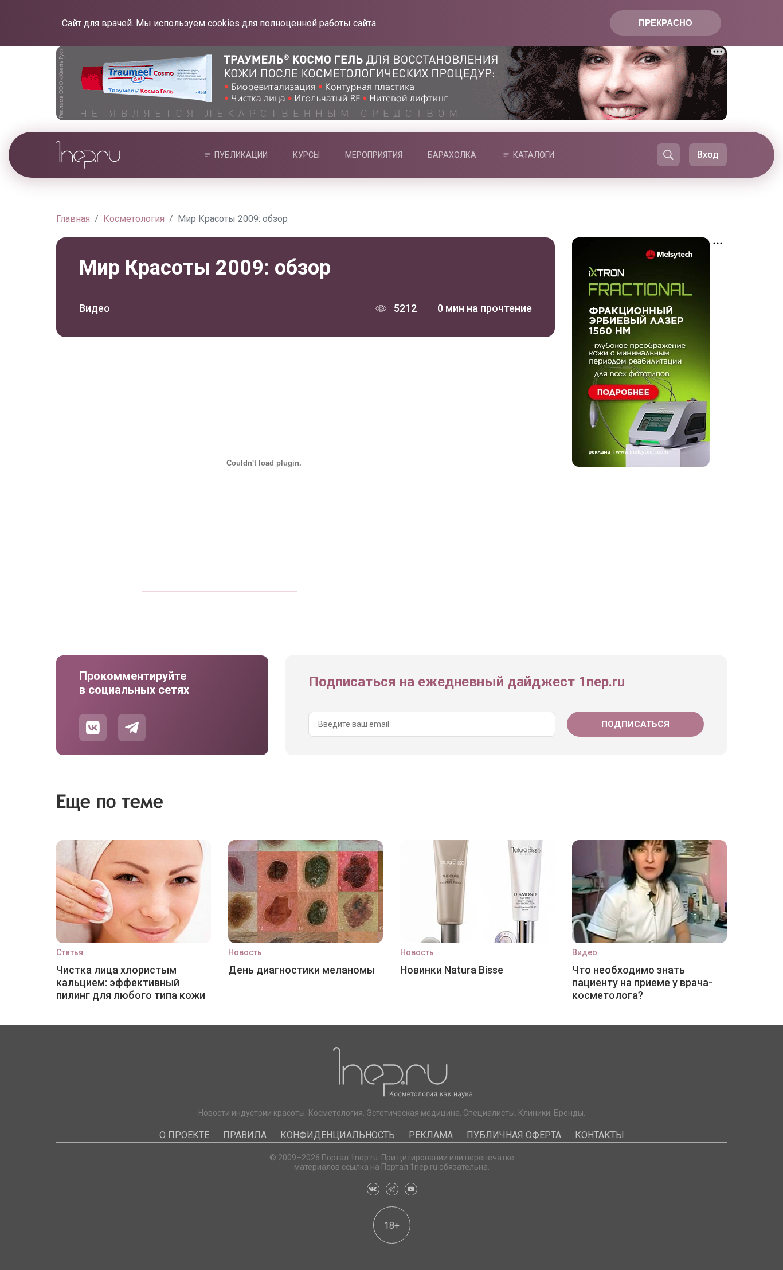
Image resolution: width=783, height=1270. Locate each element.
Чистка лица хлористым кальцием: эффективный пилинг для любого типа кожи (130, 982)
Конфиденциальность (337, 1135)
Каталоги (533, 154)
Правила (245, 1135)
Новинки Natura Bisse (451, 970)
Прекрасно (665, 23)
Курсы (306, 154)
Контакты (599, 1135)
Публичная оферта (514, 1135)
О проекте (184, 1135)
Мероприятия (373, 154)
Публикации (241, 154)
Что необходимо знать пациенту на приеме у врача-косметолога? (642, 982)
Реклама (431, 1135)
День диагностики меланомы (301, 970)
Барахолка (452, 154)
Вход (708, 154)
